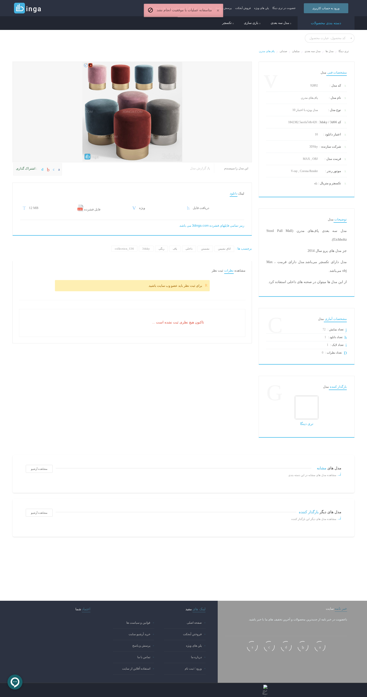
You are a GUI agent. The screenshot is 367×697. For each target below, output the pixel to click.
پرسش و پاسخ (223, 7)
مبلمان (296, 51)
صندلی (283, 51)
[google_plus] (303, 646)
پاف (175, 248)
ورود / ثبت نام (193, 668)
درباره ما (196, 657)
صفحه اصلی (194, 622)
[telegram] (269, 646)
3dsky (146, 248)
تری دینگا (344, 51)
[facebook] (320, 646)
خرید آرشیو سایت (139, 634)
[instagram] (252, 646)
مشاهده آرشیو (39, 468)
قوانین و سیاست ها (138, 622)
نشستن (205, 248)
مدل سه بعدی (280, 23)
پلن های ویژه (261, 7)
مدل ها (330, 51)
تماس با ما (143, 657)
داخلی (188, 248)
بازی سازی (251, 23)
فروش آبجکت (243, 7)
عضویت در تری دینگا (284, 7)
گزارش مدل (198, 168)
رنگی (161, 248)
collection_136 (124, 248)
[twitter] (286, 646)
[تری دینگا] (306, 407)
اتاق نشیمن (224, 248)
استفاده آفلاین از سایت (136, 668)
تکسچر (227, 23)
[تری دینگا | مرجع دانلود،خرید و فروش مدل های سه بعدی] (40, 8)
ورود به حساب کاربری (326, 8)
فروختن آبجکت (192, 634)
